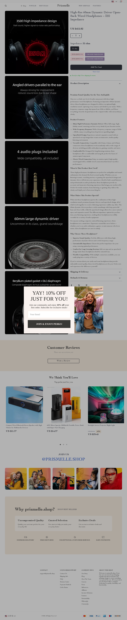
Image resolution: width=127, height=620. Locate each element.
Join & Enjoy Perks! (49, 324)
